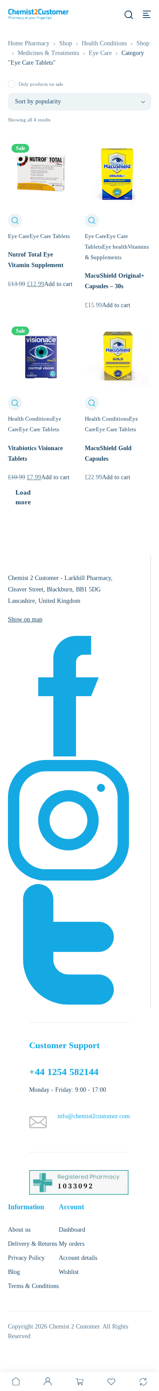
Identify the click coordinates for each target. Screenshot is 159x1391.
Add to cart (58, 284)
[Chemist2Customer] (38, 14)
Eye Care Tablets (50, 236)
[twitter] (68, 1002)
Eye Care (100, 53)
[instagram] (68, 878)
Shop (65, 43)
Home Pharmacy (28, 43)
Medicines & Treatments (48, 53)
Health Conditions (104, 43)
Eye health (115, 246)
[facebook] (68, 754)
